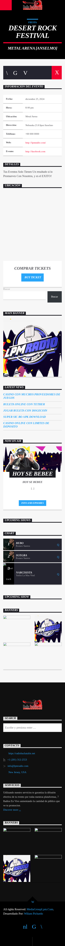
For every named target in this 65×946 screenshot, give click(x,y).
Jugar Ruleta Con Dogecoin (25, 410)
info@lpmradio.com (18, 766)
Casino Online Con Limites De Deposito (26, 425)
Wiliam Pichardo (33, 913)
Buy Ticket (32, 277)
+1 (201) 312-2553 (17, 759)
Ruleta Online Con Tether (24, 404)
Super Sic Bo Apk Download (24, 416)
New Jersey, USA (17, 772)
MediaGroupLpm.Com (40, 909)
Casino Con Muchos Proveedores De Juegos (31, 396)
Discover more (11, 809)
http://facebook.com (35, 151)
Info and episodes (32, 503)
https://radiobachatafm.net (21, 753)
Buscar (6, 289)
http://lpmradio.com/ (35, 142)
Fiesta (32, 22)
